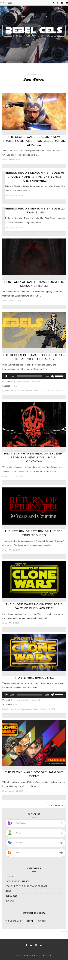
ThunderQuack (14, 921)
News (4, 159)
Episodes (5, 391)
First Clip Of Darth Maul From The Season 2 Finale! (34, 283)
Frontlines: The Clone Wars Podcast (25, 391)
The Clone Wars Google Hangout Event (34, 774)
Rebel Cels (45, 391)
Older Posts (55, 805)
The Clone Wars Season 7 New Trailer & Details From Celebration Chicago (34, 140)
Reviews (10, 901)
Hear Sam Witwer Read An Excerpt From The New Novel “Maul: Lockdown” (34, 457)
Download (35, 381)
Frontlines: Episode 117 (34, 677)
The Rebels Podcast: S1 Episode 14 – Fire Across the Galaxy (34, 357)
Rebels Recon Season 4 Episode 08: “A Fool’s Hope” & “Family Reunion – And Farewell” (35, 176)
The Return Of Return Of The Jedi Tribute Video (34, 533)
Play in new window (20, 381)
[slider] (59, 376)
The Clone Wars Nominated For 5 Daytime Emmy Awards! (34, 606)
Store (30, 921)
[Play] (6, 376)
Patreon (42, 921)
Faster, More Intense (17, 881)
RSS (15, 386)
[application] (34, 376)
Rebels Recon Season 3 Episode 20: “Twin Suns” (35, 210)
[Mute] (52, 376)
